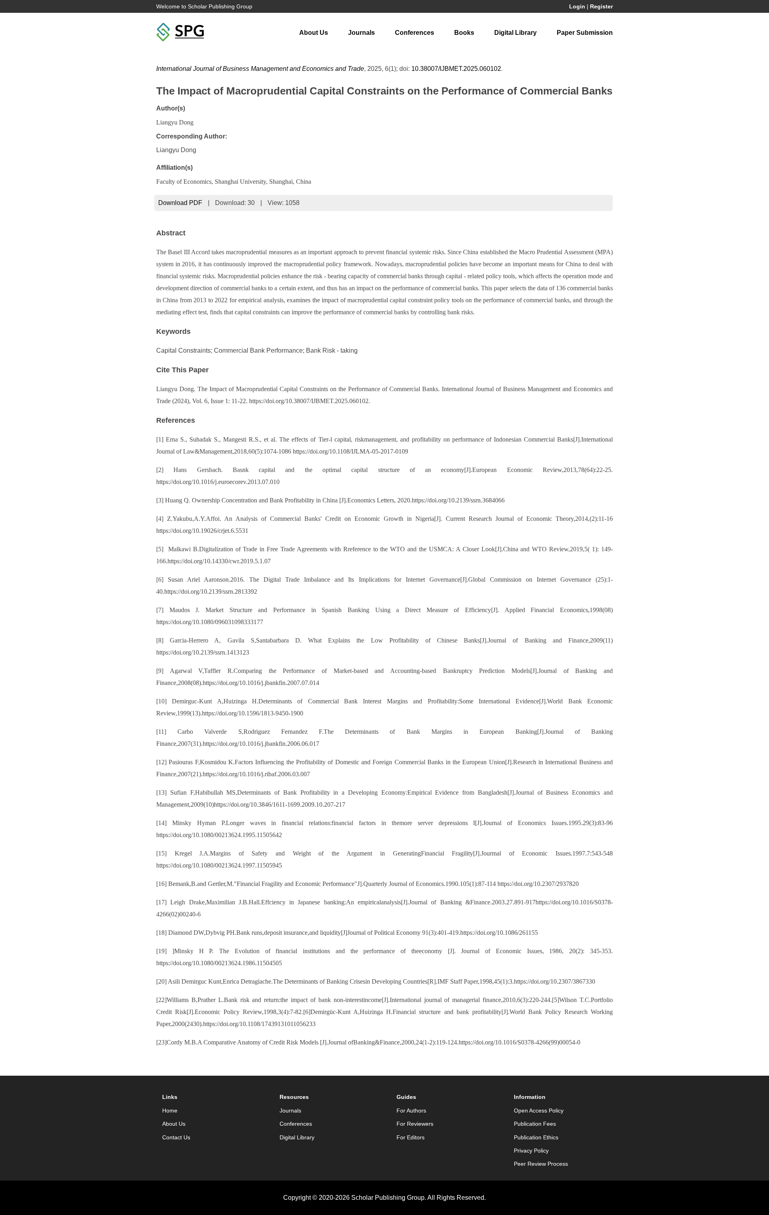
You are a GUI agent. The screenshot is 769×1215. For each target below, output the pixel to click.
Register (601, 6)
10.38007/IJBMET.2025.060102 (456, 68)
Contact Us (176, 1137)
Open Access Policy (539, 1110)
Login (577, 6)
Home (169, 1110)
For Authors (411, 1110)
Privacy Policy (531, 1150)
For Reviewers (415, 1124)
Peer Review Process (541, 1164)
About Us (313, 32)
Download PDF (180, 202)
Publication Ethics (536, 1137)
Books (464, 32)
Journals (361, 32)
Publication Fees (535, 1124)
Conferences (414, 32)
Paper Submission (585, 32)
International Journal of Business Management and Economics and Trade (260, 68)
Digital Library (515, 32)
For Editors (411, 1137)
